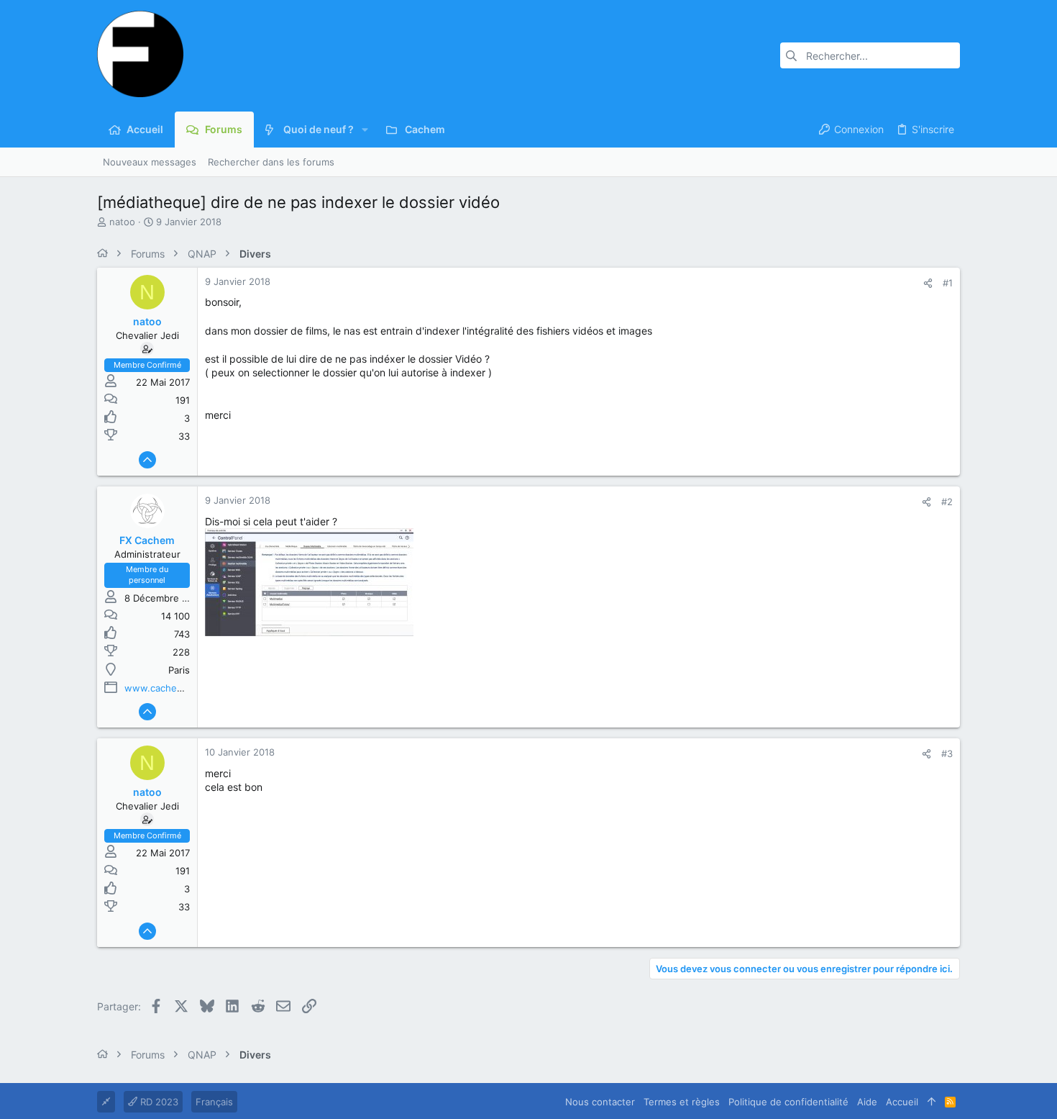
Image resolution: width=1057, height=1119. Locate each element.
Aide (867, 1101)
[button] (365, 129)
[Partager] (928, 283)
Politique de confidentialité (788, 1101)
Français (214, 1101)
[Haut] (932, 1102)
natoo (122, 221)
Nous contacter (600, 1101)
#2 (947, 501)
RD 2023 (157, 1101)
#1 (948, 283)
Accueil (902, 1101)
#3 (947, 753)
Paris (179, 670)
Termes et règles (682, 1101)
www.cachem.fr (159, 688)
